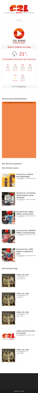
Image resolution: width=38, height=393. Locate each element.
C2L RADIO (21, 178)
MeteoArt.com (22, 86)
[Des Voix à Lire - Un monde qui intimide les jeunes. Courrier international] (8, 198)
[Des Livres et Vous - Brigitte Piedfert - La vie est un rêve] (8, 217)
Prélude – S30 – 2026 (22, 274)
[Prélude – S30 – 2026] (8, 280)
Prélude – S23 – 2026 (22, 349)
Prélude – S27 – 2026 (22, 293)
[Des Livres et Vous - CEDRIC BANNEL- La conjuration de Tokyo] (8, 255)
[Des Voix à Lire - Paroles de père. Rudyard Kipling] (8, 180)
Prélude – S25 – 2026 (22, 312)
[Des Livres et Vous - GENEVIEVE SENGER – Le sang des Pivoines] (8, 236)
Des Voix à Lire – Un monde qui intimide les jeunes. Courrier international (25, 195)
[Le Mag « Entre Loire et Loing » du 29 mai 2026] (8, 336)
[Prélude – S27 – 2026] (8, 299)
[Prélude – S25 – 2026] (8, 318)
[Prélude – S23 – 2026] (8, 355)
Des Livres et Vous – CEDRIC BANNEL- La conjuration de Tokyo (24, 251)
